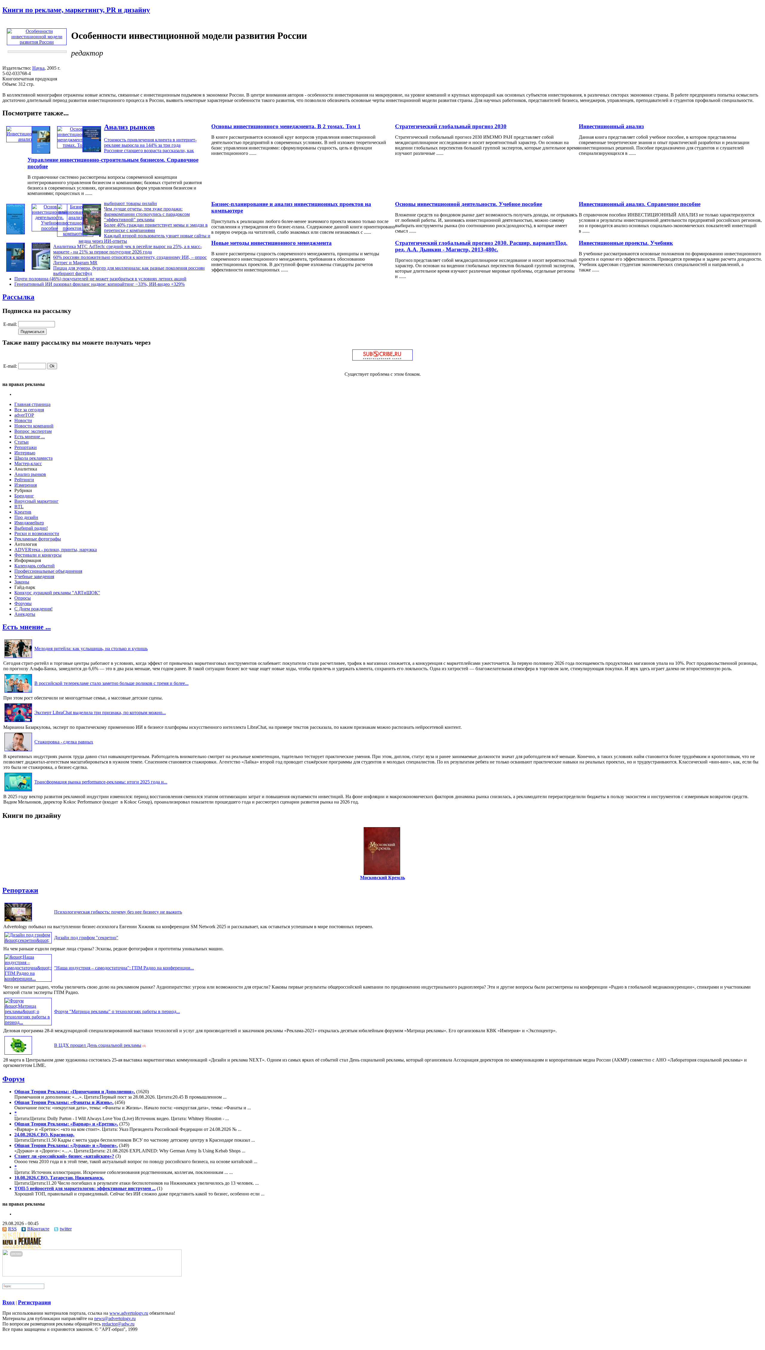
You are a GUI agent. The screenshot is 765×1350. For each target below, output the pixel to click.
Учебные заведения (34, 576)
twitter (66, 1228)
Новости (23, 420)
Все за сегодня (29, 409)
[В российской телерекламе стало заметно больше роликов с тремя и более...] (18, 692)
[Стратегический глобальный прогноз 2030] (41, 152)
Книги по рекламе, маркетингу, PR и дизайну (76, 10)
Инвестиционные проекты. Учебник (626, 243)
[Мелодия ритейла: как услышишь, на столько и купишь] (18, 657)
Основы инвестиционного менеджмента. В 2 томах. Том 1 (286, 126)
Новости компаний (33, 425)
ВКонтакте (38, 1228)
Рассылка (18, 297)
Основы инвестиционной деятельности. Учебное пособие (468, 204)
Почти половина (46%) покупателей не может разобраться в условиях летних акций (100, 278)
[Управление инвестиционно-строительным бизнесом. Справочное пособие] (92, 150)
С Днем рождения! (33, 608)
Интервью (24, 452)
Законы (21, 581)
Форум (13, 1079)
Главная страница (32, 404)
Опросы (22, 598)
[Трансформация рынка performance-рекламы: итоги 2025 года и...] (18, 791)
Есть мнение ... (29, 436)
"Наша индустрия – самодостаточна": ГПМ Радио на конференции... (124, 967)
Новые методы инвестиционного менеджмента (271, 243)
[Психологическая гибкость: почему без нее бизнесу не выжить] (18, 921)
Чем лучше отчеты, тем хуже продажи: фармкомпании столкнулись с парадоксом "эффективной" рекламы (147, 214)
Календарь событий (34, 565)
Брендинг (24, 495)
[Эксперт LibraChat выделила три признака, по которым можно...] (18, 721)
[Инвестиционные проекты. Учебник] (92, 233)
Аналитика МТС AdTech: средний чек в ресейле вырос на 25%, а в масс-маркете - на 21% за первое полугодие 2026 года (127, 249)
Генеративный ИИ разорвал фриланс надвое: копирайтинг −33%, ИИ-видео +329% (99, 284)
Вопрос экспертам (33, 431)
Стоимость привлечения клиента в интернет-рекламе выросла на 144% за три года (150, 142)
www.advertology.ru (128, 1313)
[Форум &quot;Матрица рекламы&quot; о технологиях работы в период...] (28, 1022)
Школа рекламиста (33, 458)
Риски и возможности (36, 533)
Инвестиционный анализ (611, 126)
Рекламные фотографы (37, 538)
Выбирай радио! (31, 528)
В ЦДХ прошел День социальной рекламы (97, 1045)
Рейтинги (24, 479)
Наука (38, 68)
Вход (8, 1302)
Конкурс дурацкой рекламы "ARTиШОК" (57, 592)
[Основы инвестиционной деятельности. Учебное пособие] (49, 228)
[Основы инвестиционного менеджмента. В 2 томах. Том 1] (75, 145)
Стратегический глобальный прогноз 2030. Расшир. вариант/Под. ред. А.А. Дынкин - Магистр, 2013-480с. (481, 246)
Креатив (22, 511)
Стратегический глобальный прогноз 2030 (451, 126)
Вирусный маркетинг (36, 501)
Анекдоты (24, 614)
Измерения (25, 485)
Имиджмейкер (29, 522)
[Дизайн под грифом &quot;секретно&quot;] (28, 940)
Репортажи (25, 447)
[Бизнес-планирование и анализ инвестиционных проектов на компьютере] (75, 233)
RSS (12, 1228)
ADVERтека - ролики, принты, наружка (55, 549)
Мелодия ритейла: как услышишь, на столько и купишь (91, 648)
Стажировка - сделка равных (63, 741)
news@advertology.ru (115, 1318)
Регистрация (34, 1302)
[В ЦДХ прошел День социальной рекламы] (18, 1054)
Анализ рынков (129, 127)
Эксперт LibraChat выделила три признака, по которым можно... (100, 712)
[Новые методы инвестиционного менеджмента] (41, 268)
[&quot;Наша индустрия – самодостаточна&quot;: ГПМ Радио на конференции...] (28, 978)
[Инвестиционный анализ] (25, 139)
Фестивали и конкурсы (38, 555)
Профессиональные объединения (48, 571)
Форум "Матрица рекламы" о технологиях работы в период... (117, 1011)
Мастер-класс (28, 463)
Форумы (23, 603)
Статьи (21, 442)
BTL (19, 506)
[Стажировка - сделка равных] (18, 751)
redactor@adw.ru (118, 1323)
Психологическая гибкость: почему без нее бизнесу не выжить (118, 911)
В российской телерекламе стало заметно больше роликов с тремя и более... (111, 683)
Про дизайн (26, 517)
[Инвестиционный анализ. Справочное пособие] (15, 232)
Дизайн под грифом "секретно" (86, 937)
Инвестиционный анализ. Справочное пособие (639, 204)
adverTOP (24, 415)
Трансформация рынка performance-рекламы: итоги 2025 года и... (100, 781)
